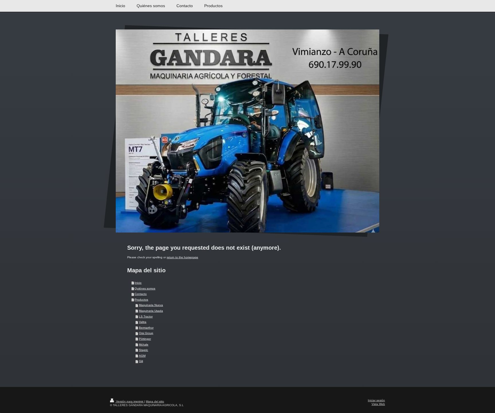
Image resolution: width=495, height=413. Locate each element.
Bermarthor (146, 327)
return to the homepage (182, 257)
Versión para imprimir (129, 401)
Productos (141, 299)
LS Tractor (146, 316)
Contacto (141, 293)
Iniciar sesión (376, 400)
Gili (141, 361)
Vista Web (378, 404)
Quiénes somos (145, 288)
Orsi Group (146, 333)
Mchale (143, 344)
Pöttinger (145, 338)
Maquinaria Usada (151, 310)
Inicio (138, 282)
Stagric (143, 350)
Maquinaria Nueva (151, 305)
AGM (142, 355)
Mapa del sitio (155, 401)
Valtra (142, 321)
